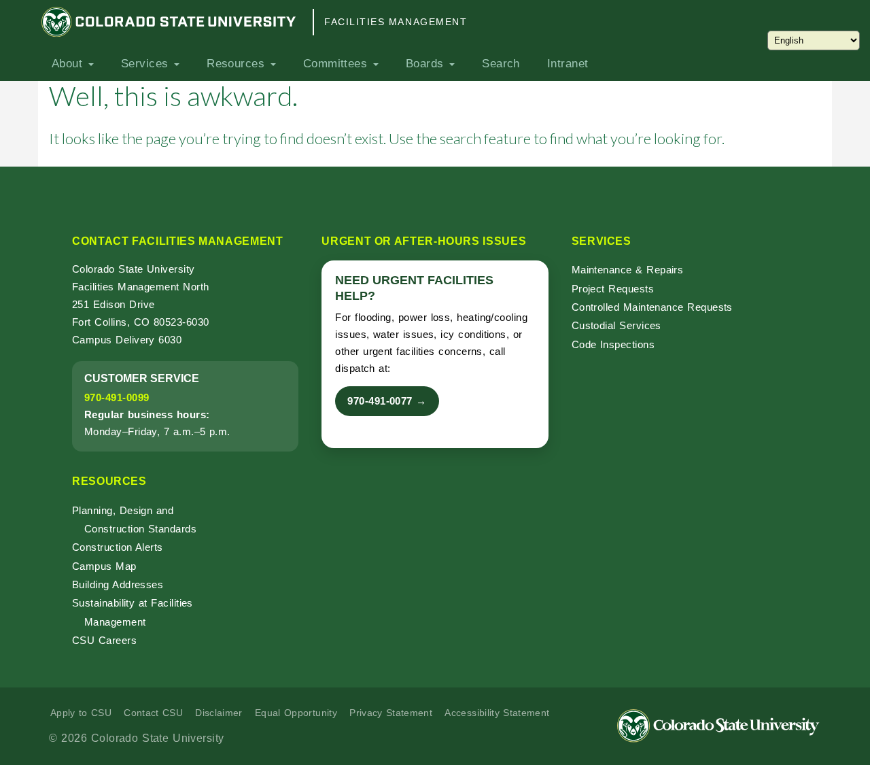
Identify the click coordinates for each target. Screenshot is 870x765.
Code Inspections (613, 344)
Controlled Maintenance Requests (652, 307)
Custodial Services (616, 325)
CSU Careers (104, 640)
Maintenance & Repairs (628, 269)
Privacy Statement (390, 712)
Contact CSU (153, 712)
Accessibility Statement (497, 712)
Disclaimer (219, 712)
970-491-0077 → (387, 401)
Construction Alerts (117, 547)
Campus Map (104, 566)
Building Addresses (117, 584)
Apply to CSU (80, 712)
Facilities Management (395, 21)
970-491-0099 (116, 397)
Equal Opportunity (296, 712)
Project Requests (613, 288)
